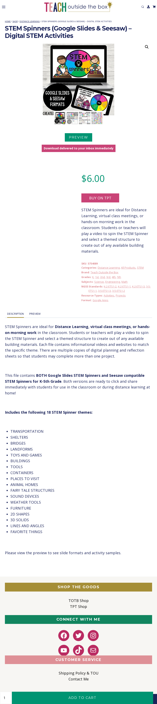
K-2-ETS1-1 (124, 286)
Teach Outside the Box (104, 272)
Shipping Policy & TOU (79, 673)
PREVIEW (78, 137)
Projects (121, 295)
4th (114, 277)
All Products (128, 267)
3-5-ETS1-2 (118, 291)
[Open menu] (3, 7)
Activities (109, 295)
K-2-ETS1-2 (110, 286)
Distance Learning (109, 267)
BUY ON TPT (100, 197)
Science (99, 282)
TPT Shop (78, 606)
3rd (108, 277)
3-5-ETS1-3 (104, 291)
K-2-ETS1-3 (138, 286)
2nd (102, 277)
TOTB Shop (78, 600)
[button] (146, 47)
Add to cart (82, 698)
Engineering (112, 282)
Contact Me (78, 679)
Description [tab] (15, 313)
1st (97, 277)
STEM (140, 267)
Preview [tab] (34, 313)
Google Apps (100, 300)
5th (119, 277)
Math (124, 282)
